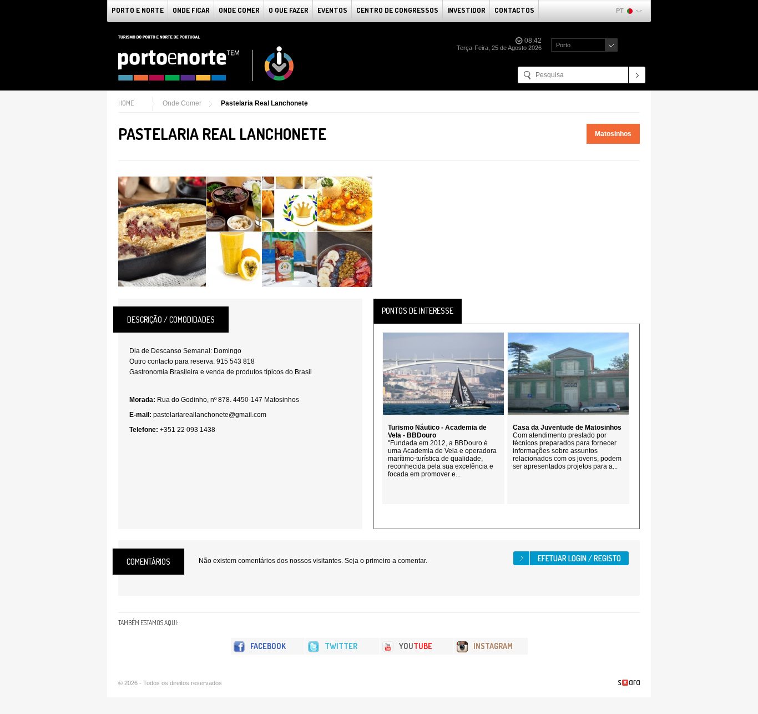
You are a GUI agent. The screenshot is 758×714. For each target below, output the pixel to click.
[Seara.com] (629, 683)
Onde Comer (239, 10)
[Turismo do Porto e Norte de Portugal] (206, 58)
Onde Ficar (191, 10)
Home (126, 103)
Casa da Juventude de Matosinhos (567, 427)
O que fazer (289, 10)
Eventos (332, 10)
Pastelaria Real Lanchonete (264, 103)
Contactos (514, 10)
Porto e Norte (138, 10)
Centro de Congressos (397, 10)
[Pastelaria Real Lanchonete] (162, 231)
